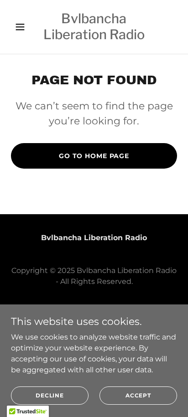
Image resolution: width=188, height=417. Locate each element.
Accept (138, 395)
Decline (49, 395)
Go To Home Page (94, 156)
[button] (23, 27)
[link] (94, 36)
